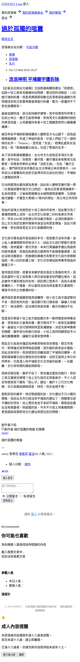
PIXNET (17, 606)
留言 (32, 453)
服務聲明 (40, 610)
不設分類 (32, 47)
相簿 (12, 54)
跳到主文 (7, 39)
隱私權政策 (66, 606)
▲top (4, 470)
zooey (5, 432)
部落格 (13, 59)
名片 (12, 63)
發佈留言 (8, 500)
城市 (28, 464)
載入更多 (8, 478)
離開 (21, 654)
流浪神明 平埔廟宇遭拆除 (34, 79)
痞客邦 (23, 453)
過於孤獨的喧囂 (22, 28)
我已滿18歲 (9, 654)
